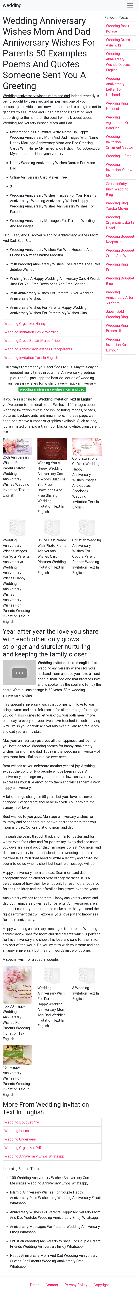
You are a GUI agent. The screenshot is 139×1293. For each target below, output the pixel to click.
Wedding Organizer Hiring (24, 323)
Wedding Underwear (20, 1139)
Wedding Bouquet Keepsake (120, 239)
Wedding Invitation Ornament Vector (119, 142)
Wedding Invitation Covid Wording (31, 332)
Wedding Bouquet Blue (120, 281)
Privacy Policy (76, 1285)
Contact (52, 1285)
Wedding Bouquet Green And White (120, 253)
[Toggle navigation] (130, 5)
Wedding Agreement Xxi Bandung (118, 122)
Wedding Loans (16, 1131)
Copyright (101, 1285)
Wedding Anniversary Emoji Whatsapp (34, 1156)
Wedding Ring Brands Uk (117, 328)
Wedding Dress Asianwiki (118, 42)
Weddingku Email (119, 156)
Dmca (34, 1285)
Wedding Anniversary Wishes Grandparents (38, 349)
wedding (12, 5)
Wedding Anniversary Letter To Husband (115, 86)
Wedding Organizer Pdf (22, 1148)
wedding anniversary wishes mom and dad (52, 389)
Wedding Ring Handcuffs (117, 106)
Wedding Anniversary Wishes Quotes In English (120, 62)
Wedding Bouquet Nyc (22, 1122)
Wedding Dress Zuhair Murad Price (32, 340)
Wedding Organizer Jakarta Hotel (120, 222)
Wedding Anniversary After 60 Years (119, 297)
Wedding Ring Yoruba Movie (117, 206)
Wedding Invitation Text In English (31, 357)
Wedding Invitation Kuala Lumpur (118, 344)
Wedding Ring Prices (117, 267)
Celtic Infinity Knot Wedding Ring (117, 189)
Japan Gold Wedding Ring (117, 314)
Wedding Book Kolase (117, 28)
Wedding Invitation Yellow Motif (119, 169)
